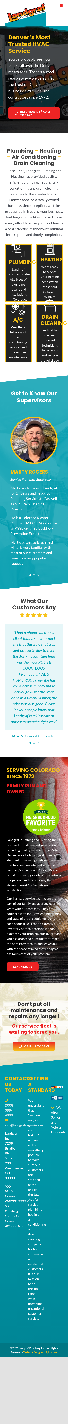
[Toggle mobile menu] (61, 5)
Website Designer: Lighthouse (40, 1352)
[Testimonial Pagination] (30, 575)
